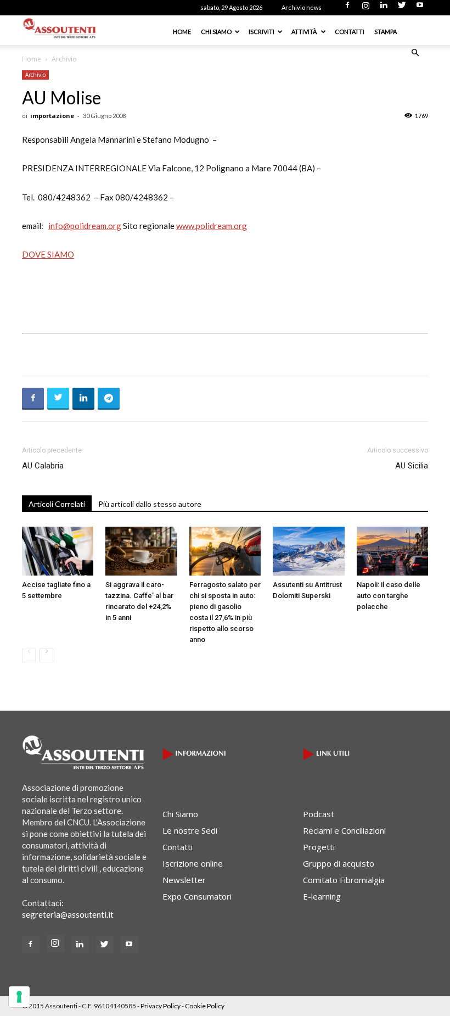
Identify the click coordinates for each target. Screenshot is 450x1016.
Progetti (319, 846)
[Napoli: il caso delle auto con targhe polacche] (392, 551)
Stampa (385, 31)
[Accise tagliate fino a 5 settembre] (57, 551)
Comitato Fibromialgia (344, 879)
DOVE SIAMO (48, 254)
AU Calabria (43, 466)
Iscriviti (261, 31)
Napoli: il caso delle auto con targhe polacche (388, 595)
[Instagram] (365, 8)
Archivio (35, 75)
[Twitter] (401, 8)
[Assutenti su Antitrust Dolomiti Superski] (308, 551)
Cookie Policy (204, 1006)
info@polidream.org (84, 226)
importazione (52, 115)
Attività (304, 31)
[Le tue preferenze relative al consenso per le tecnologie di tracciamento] (19, 996)
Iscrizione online (192, 863)
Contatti (349, 31)
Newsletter (184, 879)
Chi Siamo (216, 31)
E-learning (322, 896)
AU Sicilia (411, 466)
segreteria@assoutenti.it (68, 914)
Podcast (318, 813)
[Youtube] (420, 8)
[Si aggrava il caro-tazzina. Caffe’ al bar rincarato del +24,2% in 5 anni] (141, 551)
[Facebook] (347, 8)
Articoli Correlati (57, 504)
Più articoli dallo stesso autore (149, 504)
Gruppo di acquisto (338, 863)
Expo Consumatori (197, 896)
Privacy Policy (160, 1006)
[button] (415, 52)
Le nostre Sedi (189, 830)
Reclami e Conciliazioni (344, 830)
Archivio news (302, 7)
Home (182, 31)
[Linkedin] (383, 8)
